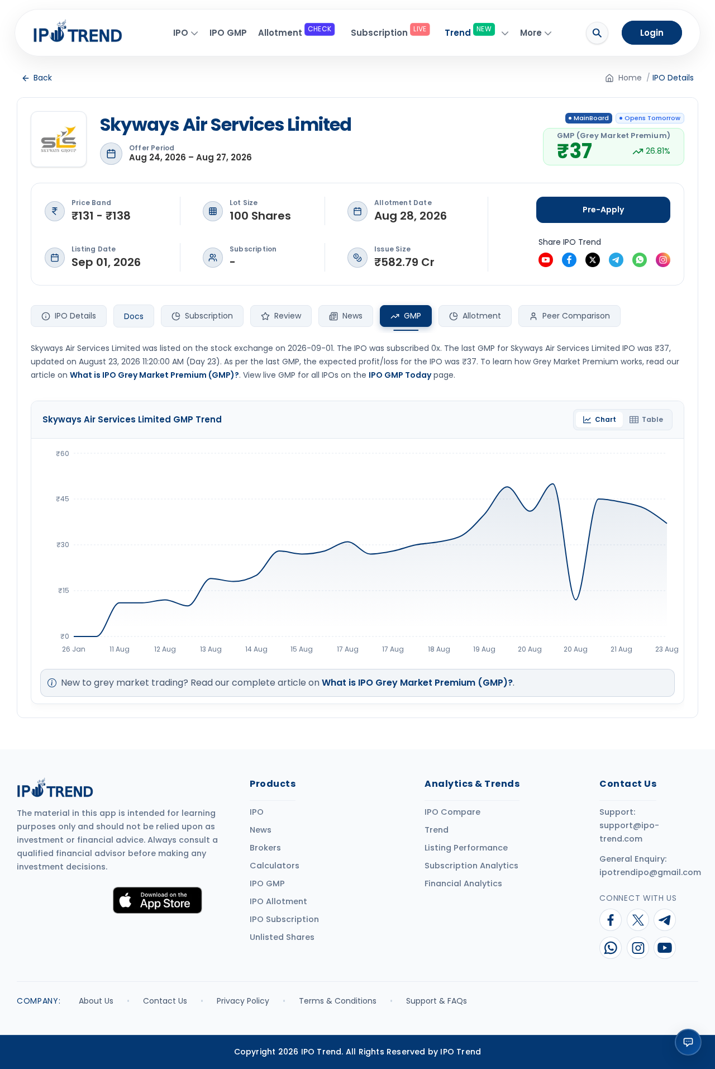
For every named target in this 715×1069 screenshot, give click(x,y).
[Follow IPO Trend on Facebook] (569, 260)
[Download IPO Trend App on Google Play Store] (61, 900)
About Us (96, 1000)
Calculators (274, 865)
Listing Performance (466, 847)
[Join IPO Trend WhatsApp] (639, 260)
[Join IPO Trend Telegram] (616, 260)
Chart (605, 419)
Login (652, 33)
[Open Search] (597, 33)
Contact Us (165, 1000)
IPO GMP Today (400, 375)
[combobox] (134, 316)
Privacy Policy (243, 1000)
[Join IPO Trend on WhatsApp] (610, 948)
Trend (437, 829)
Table (652, 419)
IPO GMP (267, 883)
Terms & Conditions (337, 1000)
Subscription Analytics (471, 865)
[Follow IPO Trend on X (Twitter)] (592, 260)
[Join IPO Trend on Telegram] (664, 920)
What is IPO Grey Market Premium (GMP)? (154, 375)
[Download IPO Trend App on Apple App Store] (157, 900)
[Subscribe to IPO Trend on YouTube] (545, 260)
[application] (362, 550)
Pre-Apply (603, 209)
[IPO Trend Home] (86, 30)
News (260, 829)
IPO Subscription (284, 919)
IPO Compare (452, 812)
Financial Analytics (463, 883)
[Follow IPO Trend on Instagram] (663, 260)
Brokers (265, 847)
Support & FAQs (436, 1000)
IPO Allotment (278, 901)
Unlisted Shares (282, 937)
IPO (257, 812)
